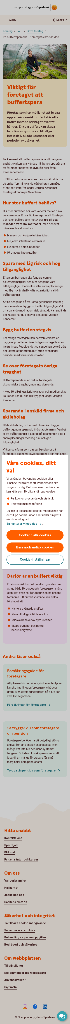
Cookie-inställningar (35, 559)
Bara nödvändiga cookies (35, 547)
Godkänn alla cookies (35, 535)
